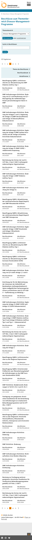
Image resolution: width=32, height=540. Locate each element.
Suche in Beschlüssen (9, 44)
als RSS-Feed (19, 517)
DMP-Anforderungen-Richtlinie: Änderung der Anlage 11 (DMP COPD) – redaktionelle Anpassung (15, 148)
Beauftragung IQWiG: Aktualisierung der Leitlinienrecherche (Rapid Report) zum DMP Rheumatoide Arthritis (15, 201)
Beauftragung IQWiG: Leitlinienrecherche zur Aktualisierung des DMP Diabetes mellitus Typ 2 (14, 83)
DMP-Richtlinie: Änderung (11, 444)
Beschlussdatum (22, 73)
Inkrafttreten (23, 76)
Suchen (5, 52)
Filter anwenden (7, 38)
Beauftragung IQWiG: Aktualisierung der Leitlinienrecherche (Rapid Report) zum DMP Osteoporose (15, 215)
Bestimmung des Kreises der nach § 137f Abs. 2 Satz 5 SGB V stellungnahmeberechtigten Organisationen (15, 162)
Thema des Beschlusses (20, 69)
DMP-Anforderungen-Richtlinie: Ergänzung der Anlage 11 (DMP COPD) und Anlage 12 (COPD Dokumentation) (15, 304)
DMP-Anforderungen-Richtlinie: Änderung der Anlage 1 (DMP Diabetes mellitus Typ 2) (15, 176)
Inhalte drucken (8, 515)
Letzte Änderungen (7, 517)
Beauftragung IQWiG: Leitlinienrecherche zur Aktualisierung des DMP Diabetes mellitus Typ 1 (14, 245)
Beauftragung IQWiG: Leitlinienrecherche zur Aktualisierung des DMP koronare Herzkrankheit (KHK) (14, 259)
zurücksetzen (21, 38)
